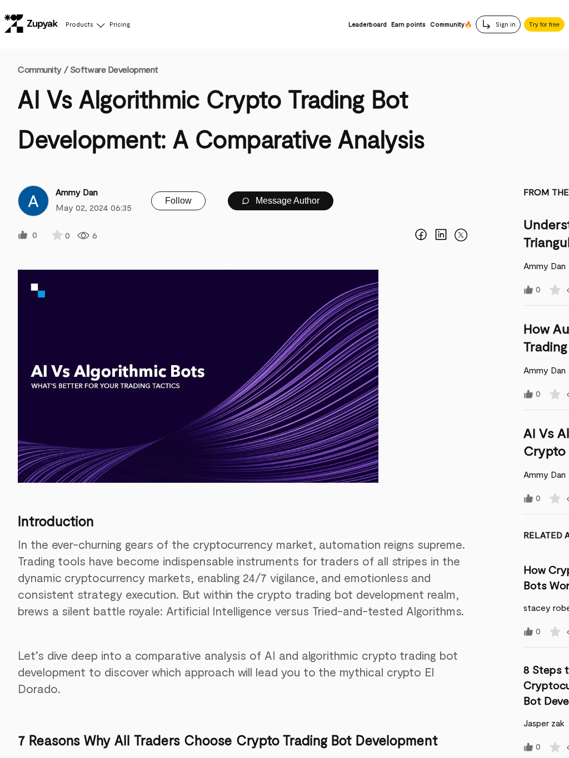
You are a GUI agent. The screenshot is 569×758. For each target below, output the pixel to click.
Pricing (119, 24)
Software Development (114, 69)
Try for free (544, 24)
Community (43, 69)
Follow (178, 200)
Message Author (286, 200)
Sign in (505, 24)
